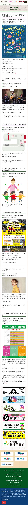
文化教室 (7, 474)
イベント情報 (11, 470)
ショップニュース (20, 470)
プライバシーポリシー (11, 476)
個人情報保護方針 (6, 499)
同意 (4, 502)
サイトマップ (20, 476)
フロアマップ (10, 472)
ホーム (2, 4)
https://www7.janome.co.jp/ (13, 131)
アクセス (12, 474)
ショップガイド (18, 472)
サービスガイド (19, 474)
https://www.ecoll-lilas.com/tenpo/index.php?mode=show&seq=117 (14, 322)
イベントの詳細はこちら (8, 72)
